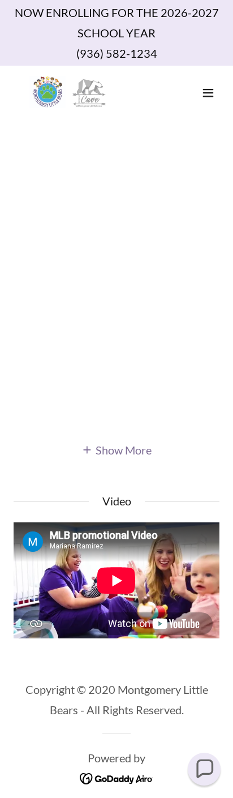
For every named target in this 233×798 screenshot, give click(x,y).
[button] (208, 92)
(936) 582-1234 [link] (116, 53)
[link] (68, 92)
